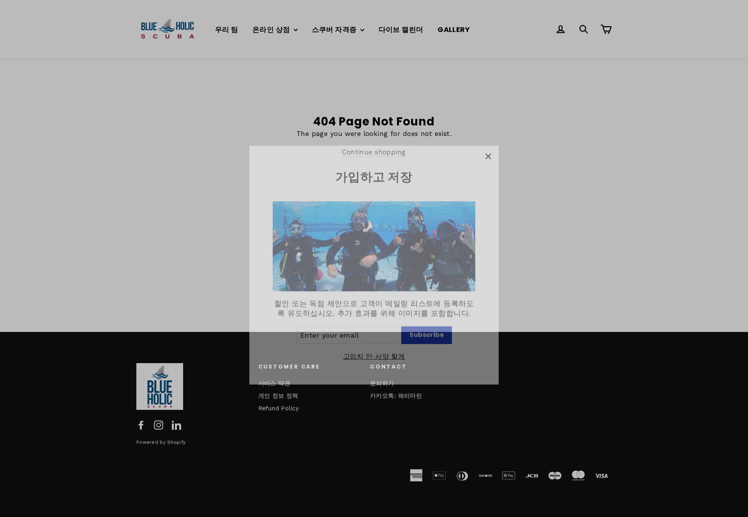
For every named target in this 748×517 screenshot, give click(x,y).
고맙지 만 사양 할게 (374, 350)
